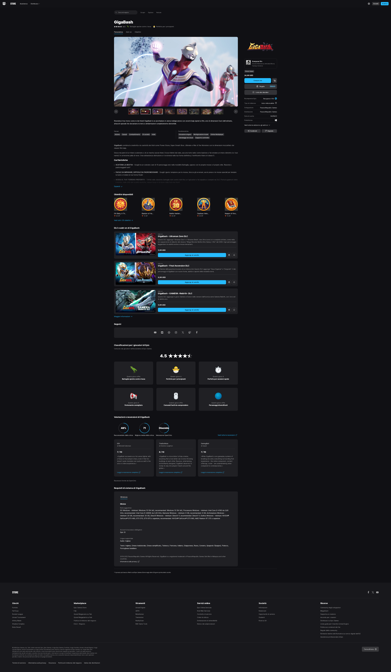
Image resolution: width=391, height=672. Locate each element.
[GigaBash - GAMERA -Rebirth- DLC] (135, 301)
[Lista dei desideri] (234, 255)
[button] (176, 186)
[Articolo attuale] (133, 112)
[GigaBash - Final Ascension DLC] (135, 273)
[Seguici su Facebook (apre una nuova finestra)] (196, 332)
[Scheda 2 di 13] (145, 112)
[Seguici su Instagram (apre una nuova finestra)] (176, 332)
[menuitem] (142, 12)
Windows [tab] (123, 497)
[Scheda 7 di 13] (206, 112)
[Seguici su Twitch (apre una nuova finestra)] (189, 332)
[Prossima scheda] (236, 111)
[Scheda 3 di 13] (158, 112)
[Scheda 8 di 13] (218, 112)
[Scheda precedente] (116, 111)
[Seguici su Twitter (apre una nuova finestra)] (182, 332)
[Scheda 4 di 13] (170, 112)
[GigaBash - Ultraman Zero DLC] (135, 244)
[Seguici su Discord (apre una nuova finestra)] (162, 332)
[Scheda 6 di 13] (194, 112)
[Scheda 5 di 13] (182, 112)
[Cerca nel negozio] (116, 12)
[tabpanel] (176, 512)
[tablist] (176, 497)
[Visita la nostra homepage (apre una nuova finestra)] (169, 332)
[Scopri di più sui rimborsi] (276, 103)
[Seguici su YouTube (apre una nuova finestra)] (155, 332)
